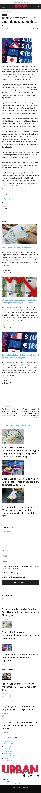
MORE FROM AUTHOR (22, 426)
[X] (15, 33)
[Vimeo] (15, 783)
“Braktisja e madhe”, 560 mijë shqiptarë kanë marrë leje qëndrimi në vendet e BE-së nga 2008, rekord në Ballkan (30, 413)
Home (3, 11)
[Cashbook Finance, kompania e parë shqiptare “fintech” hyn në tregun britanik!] (20, 716)
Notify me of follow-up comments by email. (18, 573)
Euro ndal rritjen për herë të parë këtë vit (16, 248)
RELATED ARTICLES (8, 426)
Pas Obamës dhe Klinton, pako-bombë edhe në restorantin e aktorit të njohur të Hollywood (10, 412)
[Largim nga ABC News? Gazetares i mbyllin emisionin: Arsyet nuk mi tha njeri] (20, 698)
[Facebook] (10, 33)
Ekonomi (9, 11)
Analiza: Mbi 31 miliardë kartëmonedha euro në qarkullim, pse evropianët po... (20, 635)
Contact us (25, 787)
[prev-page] (3, 521)
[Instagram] (7, 783)
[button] (3, 6)
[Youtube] (19, 783)
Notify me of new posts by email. (14, 577)
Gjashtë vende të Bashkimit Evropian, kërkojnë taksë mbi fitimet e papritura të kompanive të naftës (20, 482)
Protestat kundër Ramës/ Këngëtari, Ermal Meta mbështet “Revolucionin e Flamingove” (20, 612)
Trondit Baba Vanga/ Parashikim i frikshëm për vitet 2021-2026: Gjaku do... (19, 687)
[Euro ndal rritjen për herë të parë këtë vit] (20, 231)
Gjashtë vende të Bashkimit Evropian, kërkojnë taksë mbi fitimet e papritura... (20, 657)
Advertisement (17, 787)
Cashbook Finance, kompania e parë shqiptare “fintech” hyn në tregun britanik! (19, 725)
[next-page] (6, 521)
